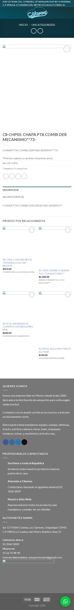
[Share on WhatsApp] (6, 176)
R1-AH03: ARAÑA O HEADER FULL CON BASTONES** (54, 272)
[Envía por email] (24, 176)
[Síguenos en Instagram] (12, 442)
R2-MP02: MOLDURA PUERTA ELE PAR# (55, 350)
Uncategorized (43, 24)
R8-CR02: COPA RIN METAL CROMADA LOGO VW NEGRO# (17, 262)
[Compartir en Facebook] (12, 176)
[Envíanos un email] (24, 442)
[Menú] (5, 13)
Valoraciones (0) (13, 197)
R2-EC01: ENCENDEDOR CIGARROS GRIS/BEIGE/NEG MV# (18, 326)
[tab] (37, 190)
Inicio (23, 24)
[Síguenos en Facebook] (6, 442)
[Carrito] (69, 13)
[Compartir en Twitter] (18, 176)
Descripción (10, 190)
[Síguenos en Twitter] (18, 442)
